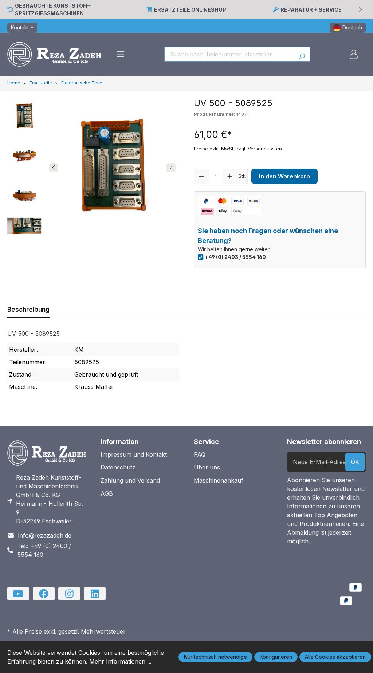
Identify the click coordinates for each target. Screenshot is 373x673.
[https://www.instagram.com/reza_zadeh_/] (69, 593)
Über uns (207, 467)
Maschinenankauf (218, 480)
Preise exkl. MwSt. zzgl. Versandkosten (238, 148)
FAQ (199, 454)
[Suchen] (302, 54)
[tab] (28, 309)
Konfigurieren (276, 657)
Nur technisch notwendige (215, 657)
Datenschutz (118, 467)
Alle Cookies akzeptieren (335, 657)
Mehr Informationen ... (120, 661)
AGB (107, 493)
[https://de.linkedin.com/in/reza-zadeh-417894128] (95, 593)
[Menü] (120, 54)
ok (355, 461)
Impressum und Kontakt (134, 454)
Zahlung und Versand (130, 480)
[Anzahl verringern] (201, 176)
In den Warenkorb (284, 176)
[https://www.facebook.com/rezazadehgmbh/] (44, 593)
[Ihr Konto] (353, 54)
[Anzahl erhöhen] (230, 176)
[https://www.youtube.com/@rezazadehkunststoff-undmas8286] (18, 593)
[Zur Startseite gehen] (54, 54)
